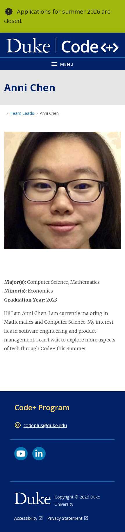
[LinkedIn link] (39, 453)
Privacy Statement (65, 518)
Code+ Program (42, 407)
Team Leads (22, 113)
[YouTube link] (21, 453)
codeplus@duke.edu (45, 425)
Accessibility (25, 518)
